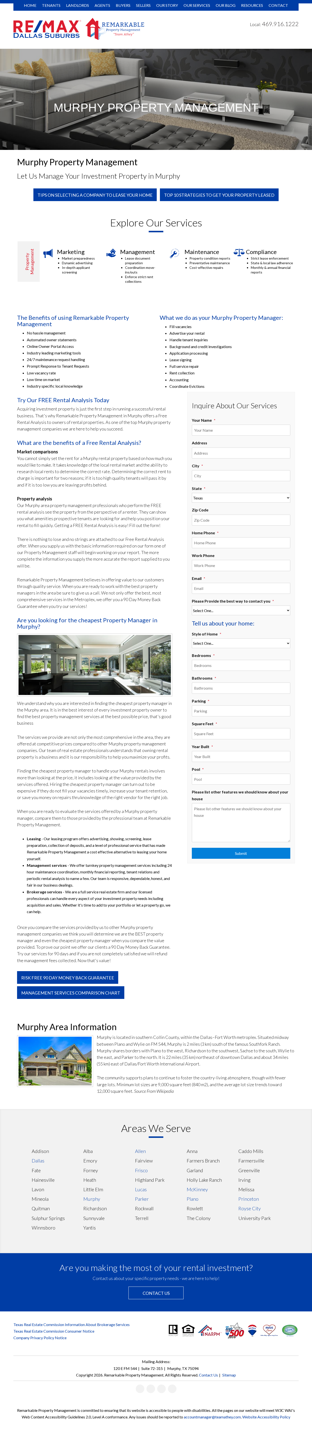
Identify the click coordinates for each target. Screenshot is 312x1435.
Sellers (143, 5)
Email (197, 578)
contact (278, 5)
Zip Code (200, 510)
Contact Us (156, 1293)
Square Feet (203, 723)
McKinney (197, 1189)
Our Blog (225, 5)
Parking (199, 701)
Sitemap (229, 1375)
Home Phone (203, 532)
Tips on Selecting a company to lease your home (95, 195)
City (195, 465)
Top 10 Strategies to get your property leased (219, 195)
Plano (192, 1199)
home (30, 5)
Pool (196, 769)
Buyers (123, 5)
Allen (140, 1151)
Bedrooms (201, 655)
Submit (241, 853)
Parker (142, 1199)
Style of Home (205, 634)
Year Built (200, 746)
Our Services (197, 5)
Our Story (167, 5)
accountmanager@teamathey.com (212, 1417)
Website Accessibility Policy (266, 1417)
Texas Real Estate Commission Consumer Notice (53, 1331)
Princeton (248, 1199)
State (197, 488)
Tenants (51, 5)
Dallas (38, 1160)
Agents (102, 5)
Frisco (141, 1170)
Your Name (202, 420)
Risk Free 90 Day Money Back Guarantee (67, 977)
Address (199, 442)
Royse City (249, 1208)
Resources (252, 5)
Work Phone (203, 555)
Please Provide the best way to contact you (231, 601)
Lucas (141, 1189)
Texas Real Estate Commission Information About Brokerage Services (71, 1324)
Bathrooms (202, 678)
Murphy (91, 1199)
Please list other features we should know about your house (240, 795)
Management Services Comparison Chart (70, 993)
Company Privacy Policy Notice (40, 1337)
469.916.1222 (280, 23)
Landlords (77, 5)
